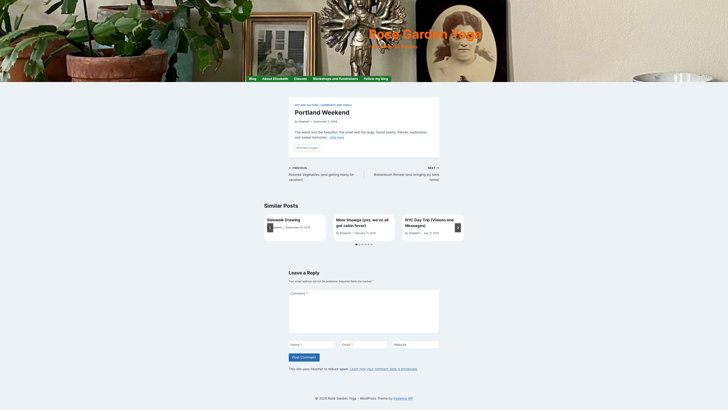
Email (347, 345)
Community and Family (336, 105)
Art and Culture (306, 105)
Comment (299, 293)
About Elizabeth (275, 79)
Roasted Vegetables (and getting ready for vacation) (321, 174)
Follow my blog (376, 79)
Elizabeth (304, 121)
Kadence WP (403, 398)
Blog (252, 79)
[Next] (458, 227)
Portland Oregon (307, 147)
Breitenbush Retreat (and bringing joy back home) (406, 174)
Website (400, 345)
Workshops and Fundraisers (335, 79)
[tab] (356, 244)
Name (296, 345)
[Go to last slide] (270, 227)
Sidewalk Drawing (283, 220)
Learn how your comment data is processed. (384, 369)
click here (336, 137)
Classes (300, 79)
